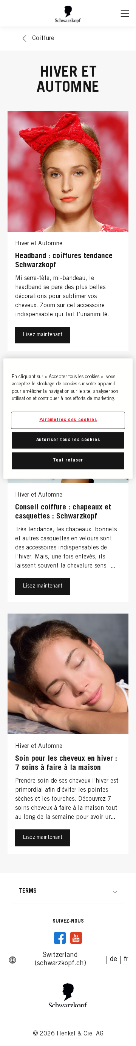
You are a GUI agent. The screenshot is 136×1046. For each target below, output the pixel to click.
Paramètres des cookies (68, 420)
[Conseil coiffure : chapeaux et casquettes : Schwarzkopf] (68, 484)
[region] (68, 418)
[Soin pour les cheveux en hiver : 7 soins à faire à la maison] (68, 735)
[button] (68, 891)
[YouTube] (76, 938)
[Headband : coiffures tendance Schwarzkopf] (68, 233)
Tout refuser (68, 460)
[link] (113, 959)
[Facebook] (60, 938)
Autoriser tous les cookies (68, 440)
